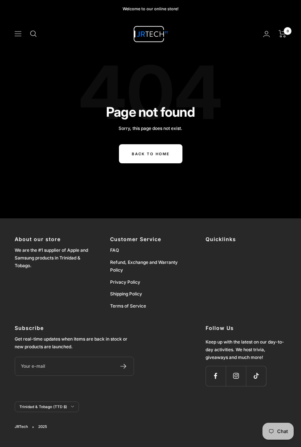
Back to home (151, 154)
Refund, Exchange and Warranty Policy (144, 266)
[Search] (33, 33)
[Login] (266, 34)
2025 (42, 426)
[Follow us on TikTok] (256, 376)
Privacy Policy (125, 282)
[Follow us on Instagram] (236, 376)
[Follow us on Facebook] (216, 376)
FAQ (114, 250)
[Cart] (282, 33)
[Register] (123, 366)
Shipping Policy (126, 294)
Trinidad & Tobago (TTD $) (43, 406)
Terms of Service (128, 306)
